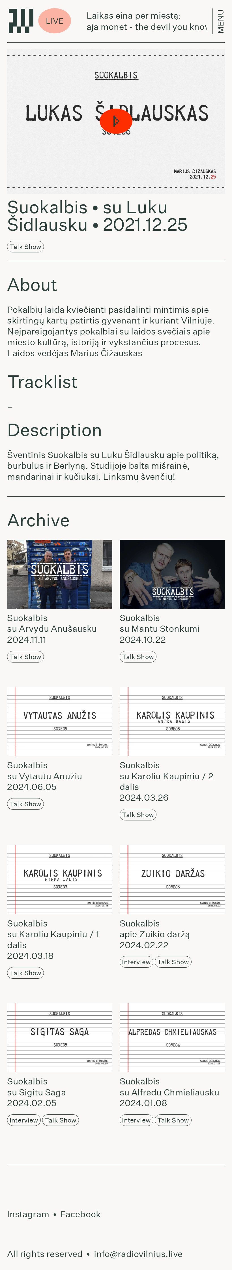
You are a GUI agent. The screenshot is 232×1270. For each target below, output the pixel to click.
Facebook (81, 1214)
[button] (116, 121)
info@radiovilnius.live (138, 1254)
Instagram (28, 1214)
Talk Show (25, 246)
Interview (136, 962)
